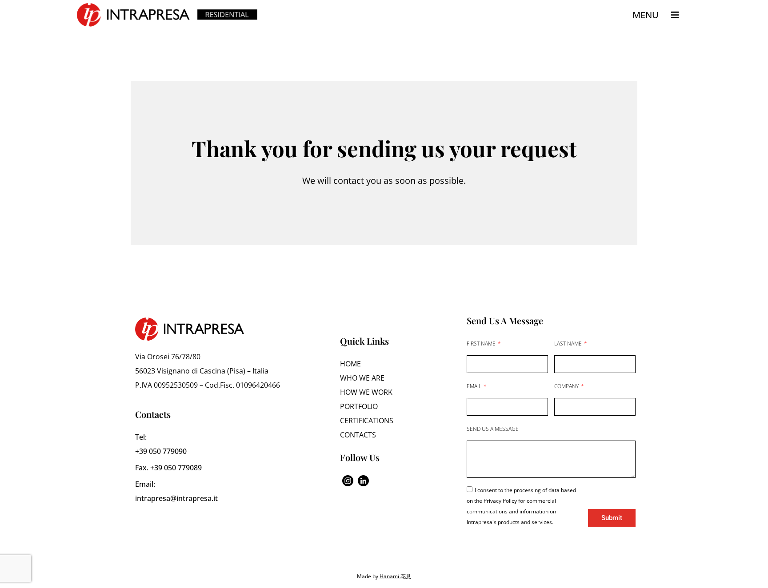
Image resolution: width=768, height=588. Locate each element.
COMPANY (567, 386)
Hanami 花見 (395, 576)
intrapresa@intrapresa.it (176, 498)
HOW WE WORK (366, 392)
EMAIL (475, 386)
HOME (350, 364)
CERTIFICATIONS (366, 420)
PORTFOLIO (359, 406)
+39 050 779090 (161, 451)
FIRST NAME (482, 343)
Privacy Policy (501, 501)
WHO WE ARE (362, 378)
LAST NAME (568, 343)
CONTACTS (358, 435)
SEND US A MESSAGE (493, 429)
